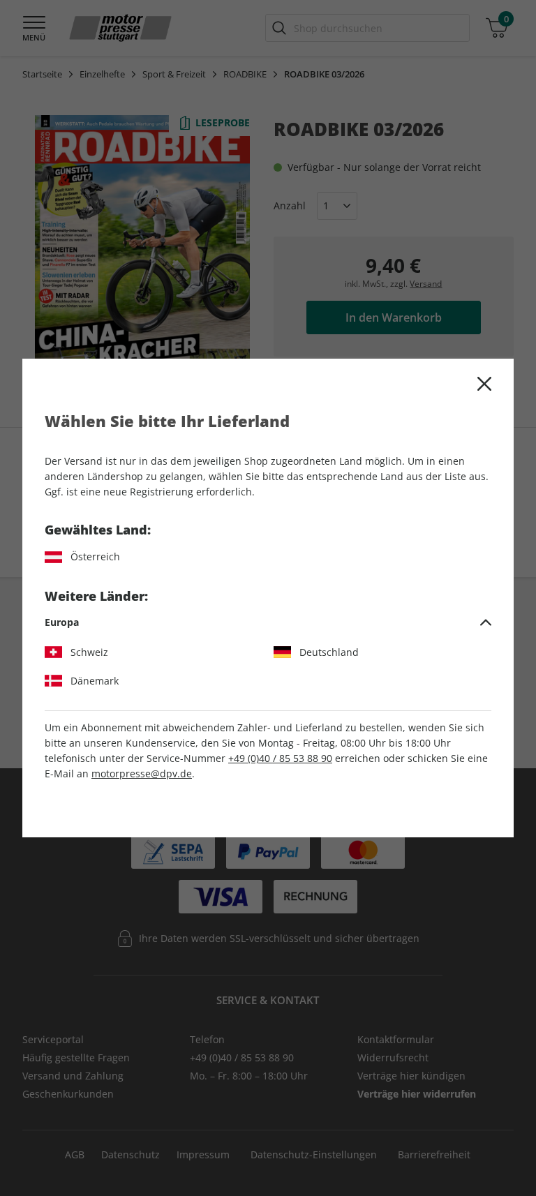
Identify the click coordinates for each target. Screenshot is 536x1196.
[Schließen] (484, 384)
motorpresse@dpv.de (141, 773)
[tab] (268, 622)
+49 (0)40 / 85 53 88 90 (280, 758)
